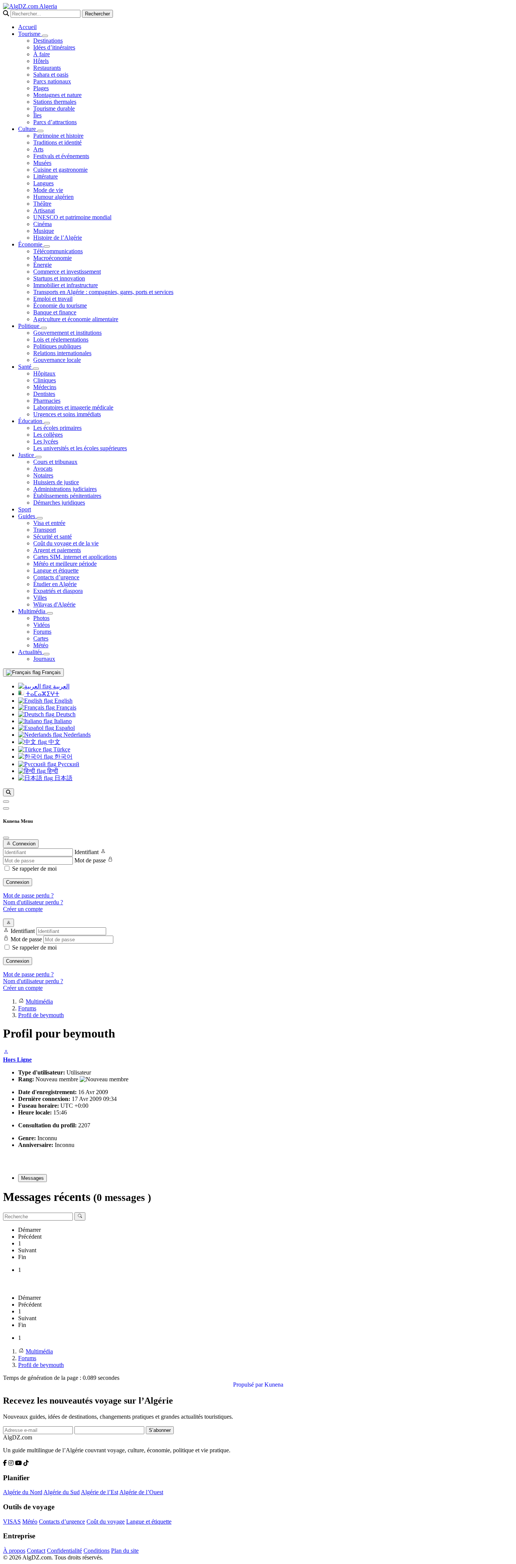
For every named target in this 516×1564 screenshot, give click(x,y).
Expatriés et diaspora (58, 591)
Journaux (44, 659)
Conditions (96, 1550)
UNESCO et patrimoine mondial (72, 217)
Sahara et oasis (50, 74)
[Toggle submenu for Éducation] (47, 423)
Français (50, 672)
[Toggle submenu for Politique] (44, 328)
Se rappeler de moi (34, 868)
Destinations (48, 40)
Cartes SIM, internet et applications (75, 557)
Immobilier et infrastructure (65, 285)
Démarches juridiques (59, 502)
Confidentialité (64, 1550)
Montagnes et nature (57, 95)
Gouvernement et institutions (67, 332)
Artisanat (44, 210)
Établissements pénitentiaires (67, 496)
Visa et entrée (49, 523)
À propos (14, 1550)
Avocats (43, 468)
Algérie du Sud (61, 1492)
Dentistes (44, 394)
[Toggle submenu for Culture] (40, 131)
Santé (25, 366)
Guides (27, 516)
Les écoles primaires (57, 428)
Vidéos (41, 625)
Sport (24, 509)
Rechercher (97, 14)
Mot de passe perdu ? (28, 895)
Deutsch (65, 714)
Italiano (62, 721)
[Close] (6, 838)
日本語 (63, 778)
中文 (53, 742)
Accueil (27, 27)
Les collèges (48, 434)
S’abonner (160, 1430)
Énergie (42, 265)
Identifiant (86, 852)
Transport (44, 529)
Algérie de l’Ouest (141, 1492)
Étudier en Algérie (55, 584)
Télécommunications (58, 251)
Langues (43, 183)
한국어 (63, 756)
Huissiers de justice (56, 482)
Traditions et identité (57, 142)
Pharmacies (46, 400)
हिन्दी (52, 771)
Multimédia (32, 611)
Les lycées (45, 441)
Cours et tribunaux (55, 462)
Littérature (45, 176)
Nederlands (76, 734)
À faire (41, 54)
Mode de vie (48, 190)
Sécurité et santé (52, 536)
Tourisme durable (54, 108)
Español (64, 728)
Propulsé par (248, 1384)
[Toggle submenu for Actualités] (46, 654)
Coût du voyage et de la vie (66, 543)
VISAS (12, 1521)
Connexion (17, 882)
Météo (40, 645)
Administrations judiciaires (65, 489)
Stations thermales (54, 102)
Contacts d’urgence (56, 577)
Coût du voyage (106, 1521)
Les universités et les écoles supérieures (80, 448)
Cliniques (44, 380)
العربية (60, 686)
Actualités (30, 652)
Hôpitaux (44, 373)
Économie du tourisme (60, 305)
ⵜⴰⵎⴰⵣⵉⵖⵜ (41, 694)
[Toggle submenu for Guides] (40, 518)
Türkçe (61, 749)
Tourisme (30, 34)
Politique (29, 326)
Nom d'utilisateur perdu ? (33, 902)
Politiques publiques (57, 346)
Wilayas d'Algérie (54, 604)
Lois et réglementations (60, 339)
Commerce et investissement (67, 271)
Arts (38, 149)
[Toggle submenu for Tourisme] (45, 36)
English (63, 700)
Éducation (31, 421)
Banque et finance (54, 312)
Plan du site (125, 1550)
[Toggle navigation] (6, 808)
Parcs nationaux (52, 81)
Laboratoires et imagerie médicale (73, 407)
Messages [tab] (32, 1178)
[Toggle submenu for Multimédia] (50, 613)
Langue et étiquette (56, 570)
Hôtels (41, 61)
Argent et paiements (57, 550)
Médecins (44, 387)
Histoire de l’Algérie (57, 237)
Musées (42, 163)
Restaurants (47, 68)
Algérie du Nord (22, 1492)
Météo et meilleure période (65, 563)
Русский (67, 764)
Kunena (273, 1384)
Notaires (43, 475)
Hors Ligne (17, 1059)
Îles (37, 115)
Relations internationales (62, 353)
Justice (27, 455)
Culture (27, 129)
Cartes (40, 638)
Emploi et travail (53, 299)
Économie (31, 244)
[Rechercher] (8, 792)
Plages (41, 88)
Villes (40, 597)
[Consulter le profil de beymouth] (6, 1053)
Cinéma (42, 224)
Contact (36, 1550)
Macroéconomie (52, 258)
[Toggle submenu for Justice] (39, 457)
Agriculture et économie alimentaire (75, 319)
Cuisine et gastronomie (60, 169)
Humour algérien (53, 197)
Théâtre (42, 203)
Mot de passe (90, 860)
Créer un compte (23, 909)
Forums (42, 631)
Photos (41, 618)
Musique (43, 231)
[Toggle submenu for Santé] (36, 369)
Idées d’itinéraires (54, 47)
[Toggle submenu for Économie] (47, 246)
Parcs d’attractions (55, 122)
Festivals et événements (61, 156)
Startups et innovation (59, 278)
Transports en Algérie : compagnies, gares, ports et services (103, 292)
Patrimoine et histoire (58, 135)
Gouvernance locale (57, 360)
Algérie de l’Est (99, 1492)
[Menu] (6, 801)
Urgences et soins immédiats (67, 414)
